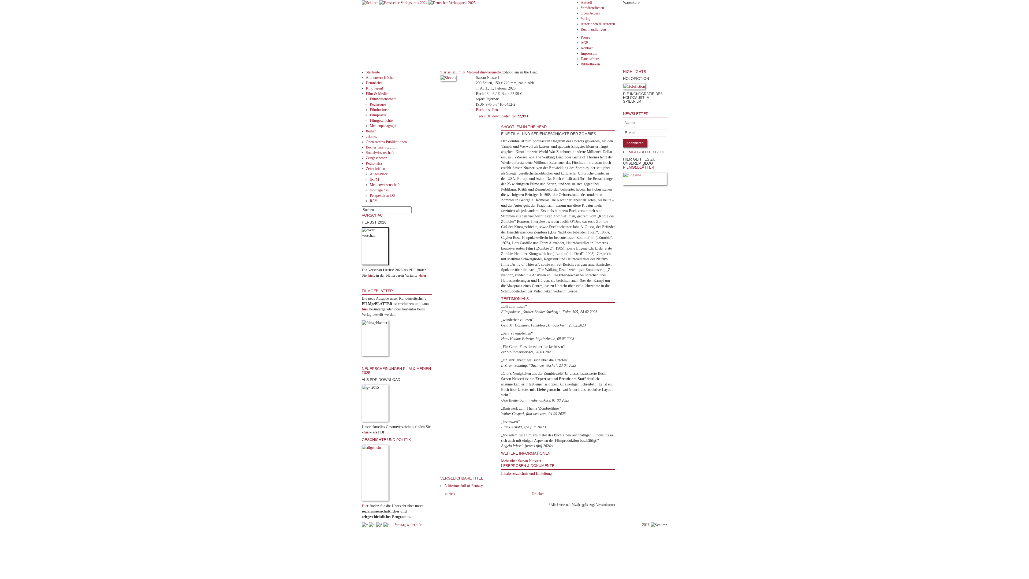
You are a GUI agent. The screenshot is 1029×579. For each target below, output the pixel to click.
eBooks (371, 137)
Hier (365, 506)
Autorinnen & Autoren (598, 24)
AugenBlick (379, 174)
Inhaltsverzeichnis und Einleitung (526, 474)
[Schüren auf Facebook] (365, 525)
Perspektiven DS (382, 196)
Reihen (371, 131)
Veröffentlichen (592, 8)
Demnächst (374, 83)
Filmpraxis (378, 115)
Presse (585, 37)
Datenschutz (590, 59)
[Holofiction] (634, 88)
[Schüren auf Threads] (372, 525)
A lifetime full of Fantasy (463, 486)
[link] (623, 109)
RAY (373, 201)
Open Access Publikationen (386, 142)
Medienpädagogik (383, 126)
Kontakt (587, 48)
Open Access (590, 13)
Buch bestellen (487, 110)
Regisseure (378, 104)
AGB (584, 43)
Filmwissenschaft (383, 99)
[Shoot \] (448, 79)
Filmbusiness (379, 110)
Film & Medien (377, 94)
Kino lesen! (374, 88)
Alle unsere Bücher (380, 78)
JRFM (374, 179)
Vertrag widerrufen (409, 525)
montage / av (379, 190)
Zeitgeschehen (376, 158)
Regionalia (374, 163)
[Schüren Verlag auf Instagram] (387, 525)
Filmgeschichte (381, 120)
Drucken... (540, 494)
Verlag (585, 19)
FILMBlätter (638, 167)
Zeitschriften (375, 169)
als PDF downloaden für (503, 116)
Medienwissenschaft (385, 185)
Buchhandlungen (593, 29)
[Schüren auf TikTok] (379, 525)
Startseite (373, 72)
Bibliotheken (590, 64)
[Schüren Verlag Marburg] (370, 3)
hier (371, 275)
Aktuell (586, 3)
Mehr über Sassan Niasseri (521, 461)
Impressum (589, 53)
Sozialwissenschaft (380, 153)
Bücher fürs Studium (381, 147)
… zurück (447, 494)
